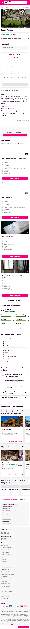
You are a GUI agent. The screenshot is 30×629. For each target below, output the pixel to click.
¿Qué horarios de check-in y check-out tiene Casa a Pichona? (14, 375)
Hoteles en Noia (6, 516)
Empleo (2, 556)
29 (22, 77)
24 (4, 77)
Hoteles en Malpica (7, 523)
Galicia (12, 7)
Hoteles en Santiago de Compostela (10, 504)
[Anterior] (3, 58)
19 (11, 73)
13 (15, 70)
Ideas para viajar (4, 598)
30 (26, 77)
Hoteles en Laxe (6, 514)
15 (22, 70)
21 (18, 73)
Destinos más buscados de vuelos (8, 589)
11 (7, 70)
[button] (13, 18)
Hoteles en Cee (6, 521)
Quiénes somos (4, 545)
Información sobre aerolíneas (7, 574)
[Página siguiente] (28, 500)
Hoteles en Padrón (7, 519)
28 (18, 77)
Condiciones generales (6, 547)
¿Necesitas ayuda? (5, 569)
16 (26, 70)
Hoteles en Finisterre (7, 506)
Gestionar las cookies (5, 554)
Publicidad (3, 559)
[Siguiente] (26, 58)
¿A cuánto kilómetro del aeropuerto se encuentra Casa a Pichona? (14, 381)
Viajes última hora (5, 596)
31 (4, 80)
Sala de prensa (4, 561)
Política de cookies (5, 552)
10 (4, 70)
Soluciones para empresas (6, 564)
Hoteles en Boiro (6, 510)
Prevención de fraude (5, 583)
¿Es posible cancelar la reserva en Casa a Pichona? (14, 392)
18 (7, 73)
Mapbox (19, 120)
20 (15, 73)
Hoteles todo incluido (5, 593)
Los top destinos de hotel (6, 591)
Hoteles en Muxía (6, 508)
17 (4, 73)
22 (22, 73)
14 (18, 70)
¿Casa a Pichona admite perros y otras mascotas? (13, 386)
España (7, 7)
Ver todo (3, 115)
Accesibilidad (4, 581)
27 (15, 77)
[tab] (9, 499)
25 (7, 77)
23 (26, 73)
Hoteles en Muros (6, 512)
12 (11, 70)
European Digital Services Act (7, 578)
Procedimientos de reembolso (7, 571)
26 (11, 77)
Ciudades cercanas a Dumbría (9, 499)
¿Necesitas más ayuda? (11, 397)
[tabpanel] (15, 514)
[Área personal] (28, 2)
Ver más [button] (4, 361)
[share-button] (22, 11)
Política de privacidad (5, 549)
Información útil (4, 576)
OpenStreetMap (25, 120)
